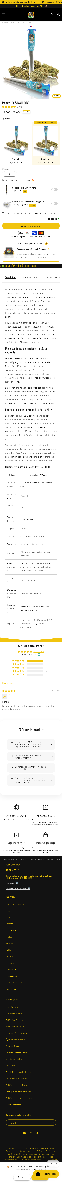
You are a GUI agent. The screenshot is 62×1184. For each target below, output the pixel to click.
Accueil (5, 23)
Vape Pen (10, 943)
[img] (9, 691)
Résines (9, 923)
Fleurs (9, 910)
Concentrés (11, 930)
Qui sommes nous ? (15, 1013)
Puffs (8, 950)
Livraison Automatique (16, 1033)
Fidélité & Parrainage (16, 1020)
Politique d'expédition (16, 1085)
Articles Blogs (12, 1046)
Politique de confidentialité (19, 1091)
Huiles (9, 937)
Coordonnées (12, 1065)
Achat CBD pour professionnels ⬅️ (18, 888)
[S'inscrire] (53, 1122)
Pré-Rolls (10, 963)
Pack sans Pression (15, 1026)
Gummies (10, 956)
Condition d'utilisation (16, 1078)
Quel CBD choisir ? (15, 904)
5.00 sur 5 (38, 651)
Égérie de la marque (15, 1039)
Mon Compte (12, 1007)
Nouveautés (11, 976)
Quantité (6, 169)
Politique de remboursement (19, 1098)
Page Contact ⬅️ (12, 883)
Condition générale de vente (19, 1072)
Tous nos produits (14, 982)
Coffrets (10, 917)
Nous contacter (13, 1104)
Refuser (22, 1177)
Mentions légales (14, 1059)
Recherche (11, 989)
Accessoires (11, 969)
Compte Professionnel (16, 1052)
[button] (3, 15)
